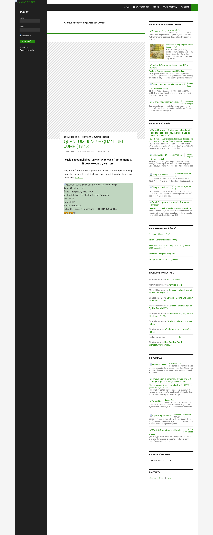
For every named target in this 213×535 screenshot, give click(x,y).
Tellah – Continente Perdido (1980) (163, 240)
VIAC (79, 177)
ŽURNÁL (156, 7)
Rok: (66, 198)
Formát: (68, 202)
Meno (22, 18)
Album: (98, 184)
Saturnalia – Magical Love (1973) (162, 254)
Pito (169, 478)
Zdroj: (67, 209)
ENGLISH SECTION (72, 137)
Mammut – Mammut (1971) (160, 234)
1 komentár (103, 152)
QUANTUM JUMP (91, 137)
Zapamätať (26, 36)
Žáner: (67, 191)
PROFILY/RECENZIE (141, 7)
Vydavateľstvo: (72, 195)
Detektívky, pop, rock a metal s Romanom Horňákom (170, 208)
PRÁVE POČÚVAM (170, 7)
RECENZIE (104, 137)
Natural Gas (169, 400)
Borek (161, 478)
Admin (153, 478)
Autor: (67, 188)
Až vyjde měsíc (174, 30)
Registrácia (24, 47)
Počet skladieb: (72, 205)
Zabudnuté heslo (27, 50)
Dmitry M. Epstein (86, 152)
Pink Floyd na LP (175, 364)
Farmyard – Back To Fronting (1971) (163, 259)
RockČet (185, 7)
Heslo (22, 27)
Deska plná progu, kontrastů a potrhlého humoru (168, 71)
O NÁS (126, 7)
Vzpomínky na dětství (182, 415)
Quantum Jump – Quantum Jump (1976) (93, 144)
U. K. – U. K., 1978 (174, 337)
